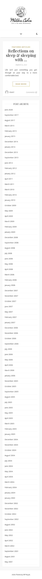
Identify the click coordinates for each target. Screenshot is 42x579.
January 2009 (10, 232)
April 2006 (9, 365)
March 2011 (9, 184)
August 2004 (10, 455)
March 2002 (9, 546)
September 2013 (11, 157)
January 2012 (10, 173)
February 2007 (11, 317)
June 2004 (9, 466)
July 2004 (8, 461)
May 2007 (9, 312)
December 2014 (11, 141)
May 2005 (9, 413)
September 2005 (11, 391)
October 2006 (10, 338)
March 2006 (9, 370)
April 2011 (9, 179)
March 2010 (9, 189)
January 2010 (10, 200)
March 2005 (9, 423)
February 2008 (11, 280)
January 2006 (10, 375)
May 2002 (9, 535)
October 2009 (10, 205)
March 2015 (9, 125)
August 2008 (10, 248)
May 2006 (9, 359)
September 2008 (11, 242)
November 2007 (11, 296)
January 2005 (10, 434)
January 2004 (10, 492)
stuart (11, 92)
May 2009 (9, 211)
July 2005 (8, 402)
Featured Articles (21, 47)
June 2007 (9, 306)
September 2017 (11, 115)
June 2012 (9, 163)
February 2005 (11, 429)
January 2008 (10, 285)
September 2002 (11, 519)
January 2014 (10, 147)
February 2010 (11, 195)
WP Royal (26, 575)
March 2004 (9, 482)
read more (21, 84)
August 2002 (10, 524)
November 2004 (11, 445)
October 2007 (10, 301)
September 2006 (11, 344)
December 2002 (11, 503)
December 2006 (11, 328)
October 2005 (10, 386)
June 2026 (9, 109)
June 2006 (9, 354)
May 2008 (9, 264)
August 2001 (10, 556)
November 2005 (11, 381)
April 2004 (9, 477)
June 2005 (9, 407)
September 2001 (11, 551)
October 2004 (10, 450)
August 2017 (10, 120)
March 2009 (9, 221)
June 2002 (9, 530)
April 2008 (9, 269)
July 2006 (8, 349)
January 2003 (10, 498)
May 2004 (9, 471)
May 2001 (9, 562)
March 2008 (9, 274)
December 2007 (11, 290)
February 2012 (11, 168)
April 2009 (9, 216)
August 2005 (10, 397)
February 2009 (11, 226)
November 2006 (11, 333)
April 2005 (9, 418)
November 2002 (11, 508)
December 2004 (11, 439)
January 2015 (10, 136)
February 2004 (11, 487)
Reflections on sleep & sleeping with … (21, 55)
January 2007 (10, 322)
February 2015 (11, 131)
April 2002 (9, 540)
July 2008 (8, 253)
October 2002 (10, 514)
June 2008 (9, 258)
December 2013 (11, 152)
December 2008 (11, 237)
